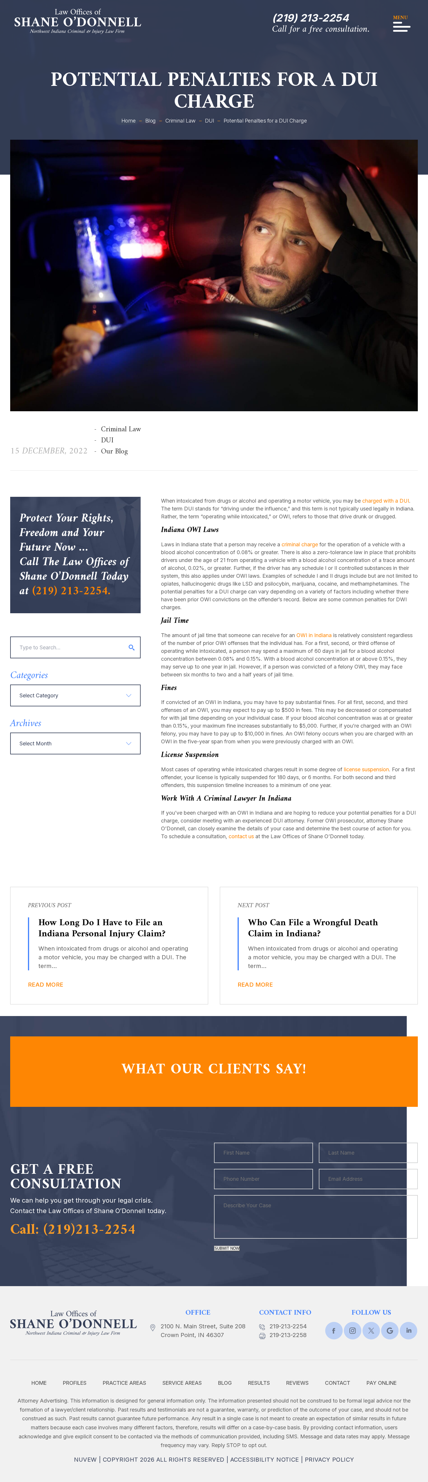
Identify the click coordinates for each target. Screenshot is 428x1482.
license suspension (366, 769)
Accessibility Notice (264, 1459)
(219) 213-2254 (310, 18)
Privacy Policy (329, 1459)
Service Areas (182, 1383)
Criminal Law (121, 430)
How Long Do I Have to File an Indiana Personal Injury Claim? (101, 928)
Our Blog (114, 452)
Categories (29, 676)
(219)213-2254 (89, 1230)
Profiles (74, 1383)
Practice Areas (124, 1383)
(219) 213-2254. (71, 591)
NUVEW (85, 1459)
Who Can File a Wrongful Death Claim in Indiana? (313, 928)
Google (390, 1330)
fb (334, 1330)
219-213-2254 (288, 1326)
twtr (352, 1330)
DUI (107, 441)
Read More (45, 984)
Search (131, 647)
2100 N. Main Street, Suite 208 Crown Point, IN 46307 (203, 1331)
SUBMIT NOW (227, 1248)
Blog (225, 1383)
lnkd (408, 1330)
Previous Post (49, 905)
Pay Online (382, 1383)
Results (259, 1383)
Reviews (297, 1383)
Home (39, 1383)
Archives (25, 724)
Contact (337, 1383)
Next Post (253, 905)
